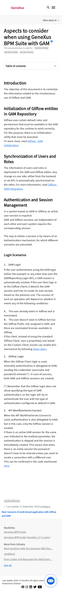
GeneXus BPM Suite (12, 501)
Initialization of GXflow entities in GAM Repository (31, 111)
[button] (51, 20)
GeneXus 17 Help (11, 52)
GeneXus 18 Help (41, 48)
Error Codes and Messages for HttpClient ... (28, 559)
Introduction (15, 83)
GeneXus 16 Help (26, 52)
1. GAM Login (12, 264)
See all (8, 565)
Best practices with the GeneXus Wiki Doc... (28, 548)
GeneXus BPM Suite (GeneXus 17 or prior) (27, 537)
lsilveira (46, 506)
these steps (39, 349)
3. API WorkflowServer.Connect (23, 410)
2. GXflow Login (14, 356)
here (6, 465)
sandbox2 (9, 554)
